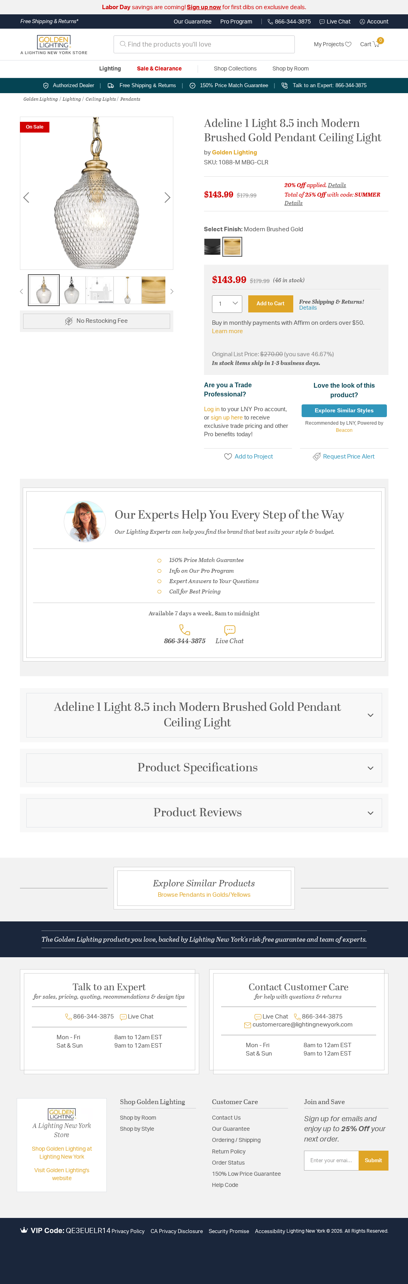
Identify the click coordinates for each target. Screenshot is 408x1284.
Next (167, 197)
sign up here (227, 417)
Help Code (225, 1185)
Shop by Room (138, 1118)
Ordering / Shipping (236, 1140)
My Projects (329, 44)
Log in (212, 409)
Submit (373, 1160)
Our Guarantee (193, 22)
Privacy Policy (128, 1231)
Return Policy (228, 1152)
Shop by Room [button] (291, 69)
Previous (26, 197)
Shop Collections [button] (235, 69)
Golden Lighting (41, 98)
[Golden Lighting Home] (54, 44)
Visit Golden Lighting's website (61, 1174)
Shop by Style (137, 1129)
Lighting (72, 98)
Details (337, 184)
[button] (374, 22)
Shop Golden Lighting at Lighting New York (62, 1153)
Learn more (227, 331)
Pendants (130, 98)
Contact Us (226, 1118)
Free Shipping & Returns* (49, 21)
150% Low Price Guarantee (246, 1174)
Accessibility (270, 1231)
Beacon (344, 430)
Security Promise (229, 1231)
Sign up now (204, 7)
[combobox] (204, 44)
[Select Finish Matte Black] (212, 246)
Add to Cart (270, 303)
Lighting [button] (110, 69)
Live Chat (339, 22)
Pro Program (236, 22)
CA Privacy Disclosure (177, 1231)
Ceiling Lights (101, 98)
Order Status (228, 1163)
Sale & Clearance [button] (159, 69)
